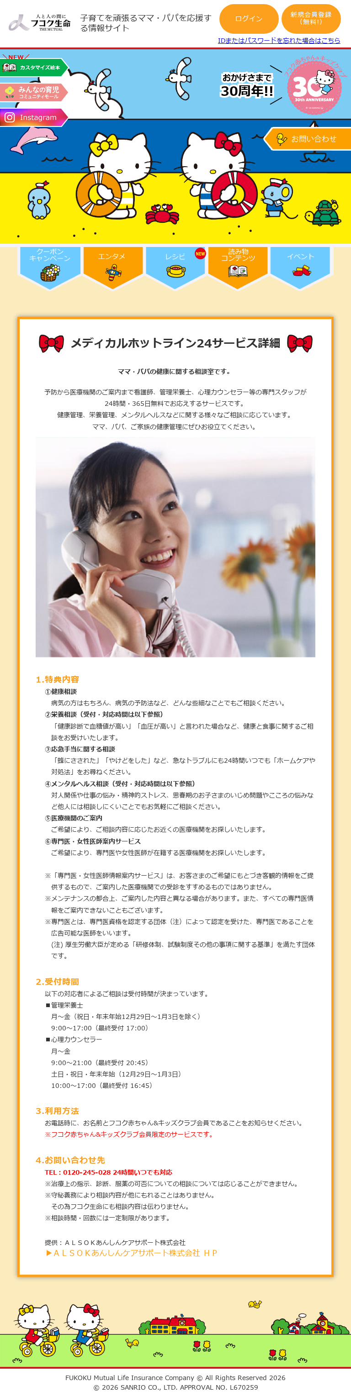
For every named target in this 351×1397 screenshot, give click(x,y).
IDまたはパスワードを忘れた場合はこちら (279, 41)
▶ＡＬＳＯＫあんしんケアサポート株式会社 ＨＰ (131, 1253)
